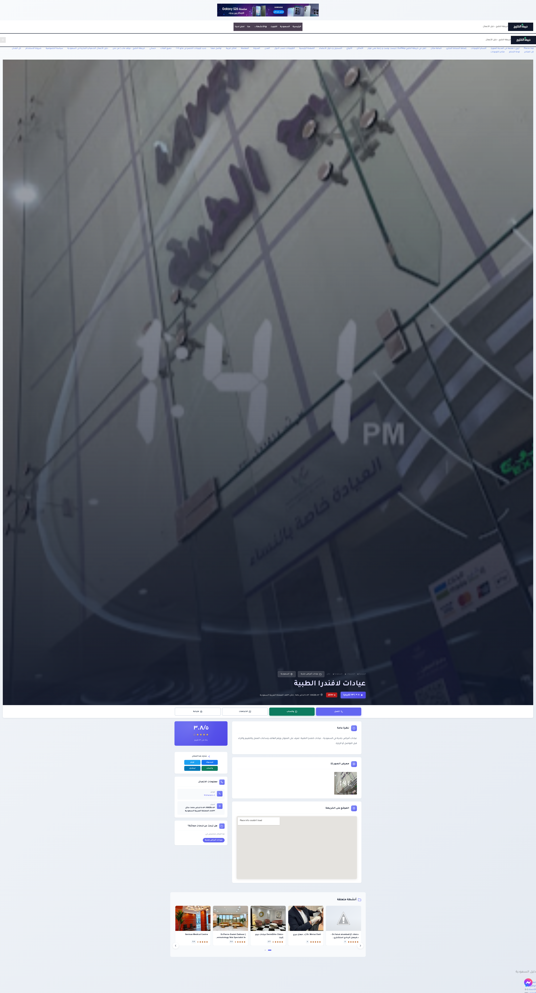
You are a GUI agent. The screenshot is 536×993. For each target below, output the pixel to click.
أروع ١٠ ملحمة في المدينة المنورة (505, 48)
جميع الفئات (166, 48)
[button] (269, 950)
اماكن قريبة (231, 48)
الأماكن (360, 48)
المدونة (256, 48)
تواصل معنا (216, 48)
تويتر (192, 762)
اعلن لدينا (239, 27)
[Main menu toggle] (3, 40)
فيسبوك (209, 762)
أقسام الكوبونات (478, 48)
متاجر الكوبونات (497, 52)
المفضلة (245, 48)
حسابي (152, 48)
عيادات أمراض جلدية (309, 674)
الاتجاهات (243, 711)
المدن (267, 48)
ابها (534, 982)
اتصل (337, 711)
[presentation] (176, 946)
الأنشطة (260, 27)
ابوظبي (533, 986)
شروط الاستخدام (33, 48)
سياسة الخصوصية (54, 48)
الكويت (274, 27)
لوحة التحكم (514, 52)
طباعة (196, 711)
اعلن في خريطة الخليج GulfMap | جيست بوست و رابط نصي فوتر (397, 48)
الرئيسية (297, 27)
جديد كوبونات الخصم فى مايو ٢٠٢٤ (191, 48)
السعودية (285, 27)
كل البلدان (16, 48)
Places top (529, 48)
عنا (248, 27)
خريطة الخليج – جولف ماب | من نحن (129, 48)
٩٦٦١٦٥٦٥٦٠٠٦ (209, 795)
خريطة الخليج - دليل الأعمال (495, 27)
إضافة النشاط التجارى (456, 48)
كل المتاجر (529, 52)
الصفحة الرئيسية (307, 48)
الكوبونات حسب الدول (284, 48)
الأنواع (349, 48)
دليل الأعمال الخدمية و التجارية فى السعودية (87, 48)
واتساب (290, 711)
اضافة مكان (436, 48)
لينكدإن (192, 768)
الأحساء (532, 990)
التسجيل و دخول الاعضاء (330, 48)
